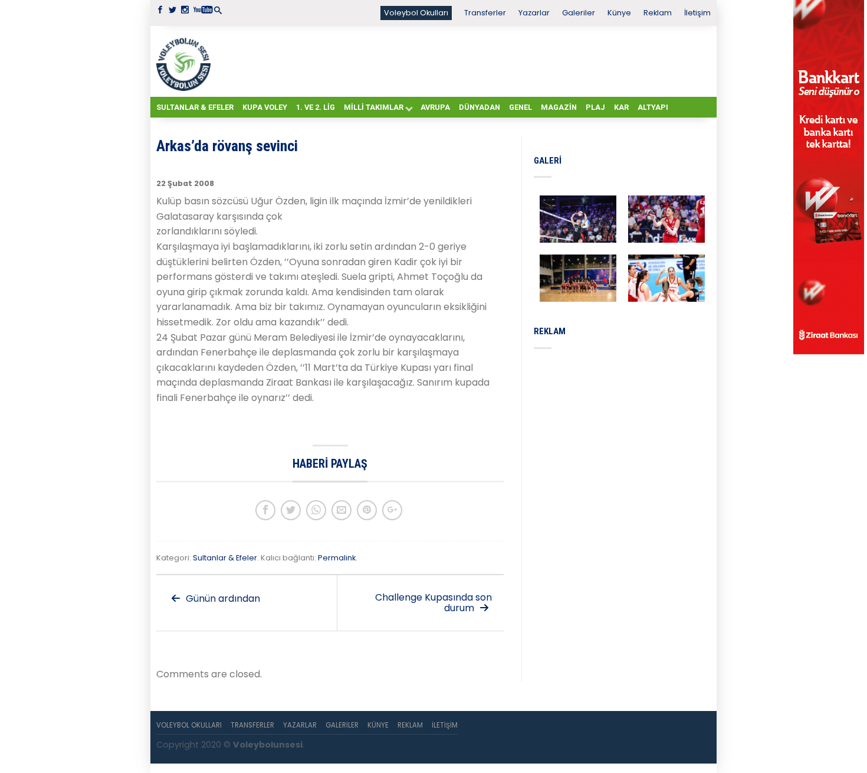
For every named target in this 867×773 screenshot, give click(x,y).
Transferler (485, 13)
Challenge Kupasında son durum (433, 603)
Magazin (559, 107)
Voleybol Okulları (416, 13)
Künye (619, 13)
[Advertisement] (463, 60)
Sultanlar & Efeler (195, 107)
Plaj (595, 107)
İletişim (697, 13)
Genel (520, 107)
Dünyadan (479, 107)
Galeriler (578, 13)
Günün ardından (221, 598)
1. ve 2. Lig (315, 107)
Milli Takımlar (373, 107)
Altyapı (653, 107)
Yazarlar (534, 13)
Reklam (657, 13)
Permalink (337, 558)
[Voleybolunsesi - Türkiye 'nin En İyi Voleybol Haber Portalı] (185, 61)
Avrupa (435, 107)
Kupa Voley (264, 107)
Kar (621, 107)
